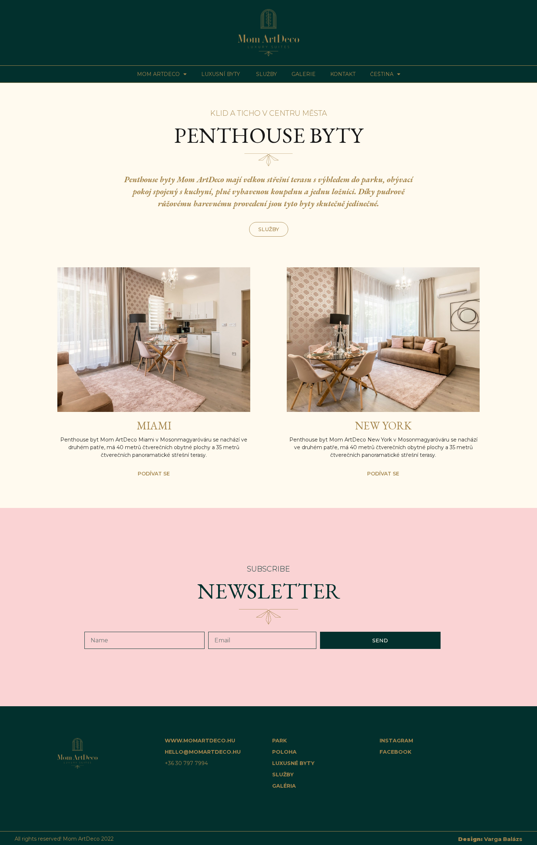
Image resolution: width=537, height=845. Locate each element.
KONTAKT (342, 74)
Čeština (381, 74)
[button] (268, 229)
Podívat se (154, 473)
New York (383, 425)
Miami (154, 425)
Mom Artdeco (158, 74)
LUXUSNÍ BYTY (221, 74)
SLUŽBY (266, 74)
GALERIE (304, 74)
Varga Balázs (490, 839)
